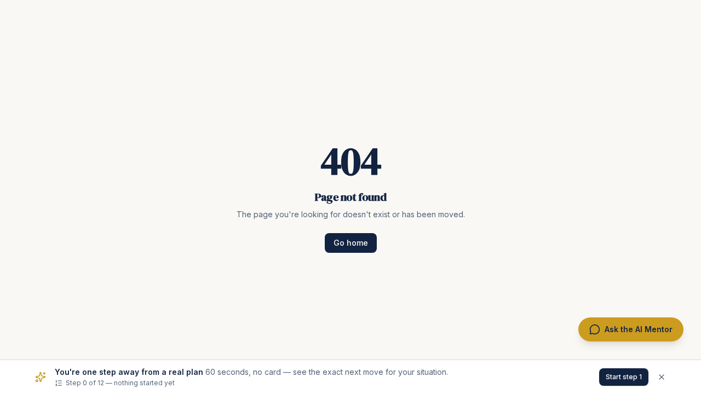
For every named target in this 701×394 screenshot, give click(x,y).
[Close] (661, 377)
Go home (351, 242)
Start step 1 (624, 377)
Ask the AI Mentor (639, 329)
